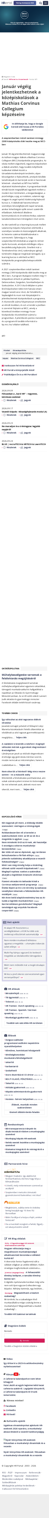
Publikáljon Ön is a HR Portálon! (20, 374)
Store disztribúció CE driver (24, 1074)
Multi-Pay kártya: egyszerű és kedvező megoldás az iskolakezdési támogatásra (23, 955)
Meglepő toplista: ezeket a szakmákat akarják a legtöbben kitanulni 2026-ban (22, 874)
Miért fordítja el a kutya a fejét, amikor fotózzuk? (23, 1219)
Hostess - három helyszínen (23, 1099)
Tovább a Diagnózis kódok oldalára (20, 1346)
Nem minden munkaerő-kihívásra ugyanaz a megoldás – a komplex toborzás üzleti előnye (24, 943)
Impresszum (21, 1472)
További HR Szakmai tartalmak (20, 1314)
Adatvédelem (32, 1475)
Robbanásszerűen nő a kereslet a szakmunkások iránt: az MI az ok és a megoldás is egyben (21, 835)
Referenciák (35, 1472)
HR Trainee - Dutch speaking (24, 1005)
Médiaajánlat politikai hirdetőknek (18, 1485)
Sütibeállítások (9, 1482)
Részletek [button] (12, 400)
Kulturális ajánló (15, 1421)
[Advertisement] (24, 560)
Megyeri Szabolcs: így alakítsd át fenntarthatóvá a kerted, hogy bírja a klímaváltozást (22, 1179)
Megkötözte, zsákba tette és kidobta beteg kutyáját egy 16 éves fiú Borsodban (22, 1210)
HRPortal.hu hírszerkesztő (18, 79)
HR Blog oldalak (17, 1238)
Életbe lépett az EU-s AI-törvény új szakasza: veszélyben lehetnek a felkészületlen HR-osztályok (24, 891)
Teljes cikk (21, 737)
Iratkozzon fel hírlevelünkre (15, 1488)
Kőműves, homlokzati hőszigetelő (22, 1050)
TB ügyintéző (16, 997)
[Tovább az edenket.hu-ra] (24, 1170)
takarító (9, 1062)
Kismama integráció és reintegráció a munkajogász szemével (24, 1151)
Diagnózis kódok (17, 1325)
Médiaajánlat (31, 1479)
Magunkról (7, 1475)
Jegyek (27, 400)
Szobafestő (11, 1070)
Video (9, 1358)
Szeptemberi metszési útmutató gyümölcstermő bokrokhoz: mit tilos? (23, 1194)
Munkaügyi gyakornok (21, 1017)
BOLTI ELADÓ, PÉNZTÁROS (23, 1079)
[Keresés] (40, 3)
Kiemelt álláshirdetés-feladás (24, 1112)
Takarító (14, 1083)
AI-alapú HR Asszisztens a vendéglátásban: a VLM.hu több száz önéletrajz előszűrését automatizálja (23, 931)
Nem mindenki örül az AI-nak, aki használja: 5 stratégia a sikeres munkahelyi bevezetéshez (24, 845)
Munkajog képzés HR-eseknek (20, 1138)
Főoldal (7, 350)
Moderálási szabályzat (12, 1479)
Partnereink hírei (18, 1163)
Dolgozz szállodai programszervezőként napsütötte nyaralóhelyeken (21, 1043)
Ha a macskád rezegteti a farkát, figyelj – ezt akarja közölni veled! (24, 1225)
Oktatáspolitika (19, 350)
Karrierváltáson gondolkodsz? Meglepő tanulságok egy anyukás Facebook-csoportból (22, 907)
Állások (12, 1035)
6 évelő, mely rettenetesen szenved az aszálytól (24, 1187)
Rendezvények (16, 1124)
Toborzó (14, 1001)
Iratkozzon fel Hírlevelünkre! (19, 365)
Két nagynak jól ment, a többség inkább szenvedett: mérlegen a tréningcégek (22, 825)
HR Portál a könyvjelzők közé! (18, 370)
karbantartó (11, 1066)
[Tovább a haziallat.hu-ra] (24, 1202)
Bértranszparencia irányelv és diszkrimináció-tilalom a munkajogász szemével (25, 1131)
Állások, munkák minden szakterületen (24, 1106)
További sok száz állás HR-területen (24, 1023)
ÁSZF (10, 1472)
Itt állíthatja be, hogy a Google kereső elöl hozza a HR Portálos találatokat (27, 126)
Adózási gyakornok (19, 1087)
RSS (4, 1472)
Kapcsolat (19, 1475)
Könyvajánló (13, 1374)
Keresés (8, 1331)
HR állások (14, 989)
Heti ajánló (13, 922)
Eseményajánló (10, 384)
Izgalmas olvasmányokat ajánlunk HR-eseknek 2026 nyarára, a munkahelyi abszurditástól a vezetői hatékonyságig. (24, 1428)
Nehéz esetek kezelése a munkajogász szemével (25, 1144)
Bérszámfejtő (16, 993)
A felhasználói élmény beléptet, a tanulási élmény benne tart (22, 1275)
